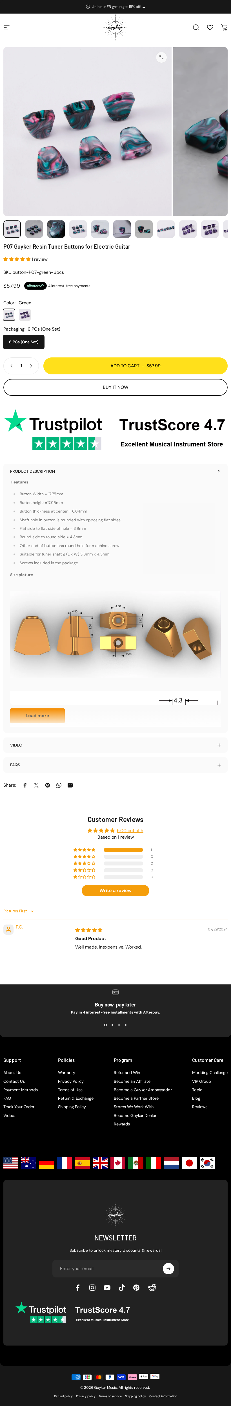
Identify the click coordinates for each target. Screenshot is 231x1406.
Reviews (199, 1107)
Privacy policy (85, 1396)
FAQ (7, 1098)
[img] (88, 930)
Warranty (66, 1072)
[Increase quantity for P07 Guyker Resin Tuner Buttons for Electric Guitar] (32, 366)
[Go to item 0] (12, 229)
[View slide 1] (105, 1024)
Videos (9, 1115)
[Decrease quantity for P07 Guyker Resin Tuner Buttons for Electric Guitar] (10, 366)
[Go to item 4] (100, 229)
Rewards (122, 1124)
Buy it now (115, 387)
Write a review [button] (115, 890)
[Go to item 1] (34, 229)
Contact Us (14, 1081)
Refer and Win (127, 1072)
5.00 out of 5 (130, 831)
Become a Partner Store (136, 1098)
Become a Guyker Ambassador (143, 1090)
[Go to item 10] (210, 229)
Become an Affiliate (132, 1081)
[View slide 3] (118, 1024)
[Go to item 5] (122, 229)
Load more (37, 716)
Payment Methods (20, 1090)
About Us (12, 1072)
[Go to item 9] (188, 229)
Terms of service (110, 1396)
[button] (17, 259)
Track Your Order (18, 1107)
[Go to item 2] (56, 229)
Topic (197, 1090)
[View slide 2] (112, 1024)
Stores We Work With (134, 1107)
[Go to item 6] (144, 229)
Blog (196, 1098)
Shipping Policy (72, 1107)
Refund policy (63, 1396)
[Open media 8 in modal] (161, 57)
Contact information (163, 1396)
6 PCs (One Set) (23, 341)
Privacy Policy (71, 1081)
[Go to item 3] (78, 229)
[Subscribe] (168, 1268)
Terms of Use (70, 1090)
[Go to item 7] (166, 229)
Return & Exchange (76, 1098)
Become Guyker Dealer (135, 1115)
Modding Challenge (210, 1072)
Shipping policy (135, 1396)
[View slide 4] (125, 1024)
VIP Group (201, 1081)
